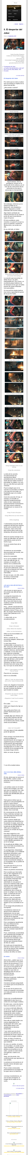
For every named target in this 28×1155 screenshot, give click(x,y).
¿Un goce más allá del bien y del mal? (14, 68)
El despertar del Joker (9, 66)
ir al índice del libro (20, 75)
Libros (9, 19)
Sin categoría (19, 1093)
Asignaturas (15, 19)
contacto (10, 13)
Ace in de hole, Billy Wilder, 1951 (12, 69)
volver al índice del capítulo (18, 1085)
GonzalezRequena (7, 1095)
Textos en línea (11, 16)
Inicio (9, 10)
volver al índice (21, 588)
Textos (15, 13)
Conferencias (15, 10)
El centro (6, 71)
